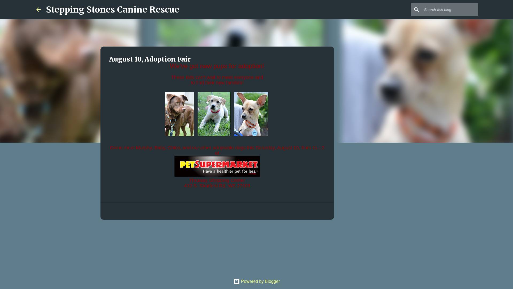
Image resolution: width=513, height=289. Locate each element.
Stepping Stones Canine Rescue (112, 9)
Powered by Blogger (260, 281)
